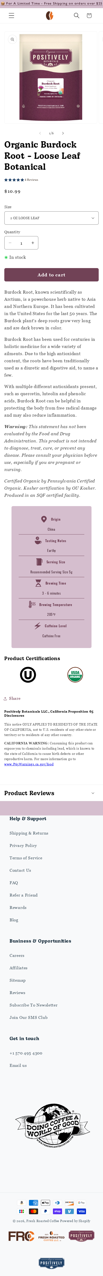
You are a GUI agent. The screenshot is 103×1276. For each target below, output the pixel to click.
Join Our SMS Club (29, 1017)
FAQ (14, 882)
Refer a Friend (24, 895)
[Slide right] (63, 133)
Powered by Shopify (75, 1221)
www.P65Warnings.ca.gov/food (28, 764)
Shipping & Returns (29, 833)
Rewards (18, 907)
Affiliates (19, 967)
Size (8, 207)
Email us (18, 1065)
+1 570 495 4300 (26, 1053)
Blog (14, 920)
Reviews (17, 992)
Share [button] (15, 698)
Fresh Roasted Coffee (42, 1221)
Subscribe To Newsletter (34, 1005)
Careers (17, 955)
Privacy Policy (23, 845)
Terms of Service (26, 858)
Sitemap (18, 980)
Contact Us (20, 870)
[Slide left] (40, 133)
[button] (11, 15)
